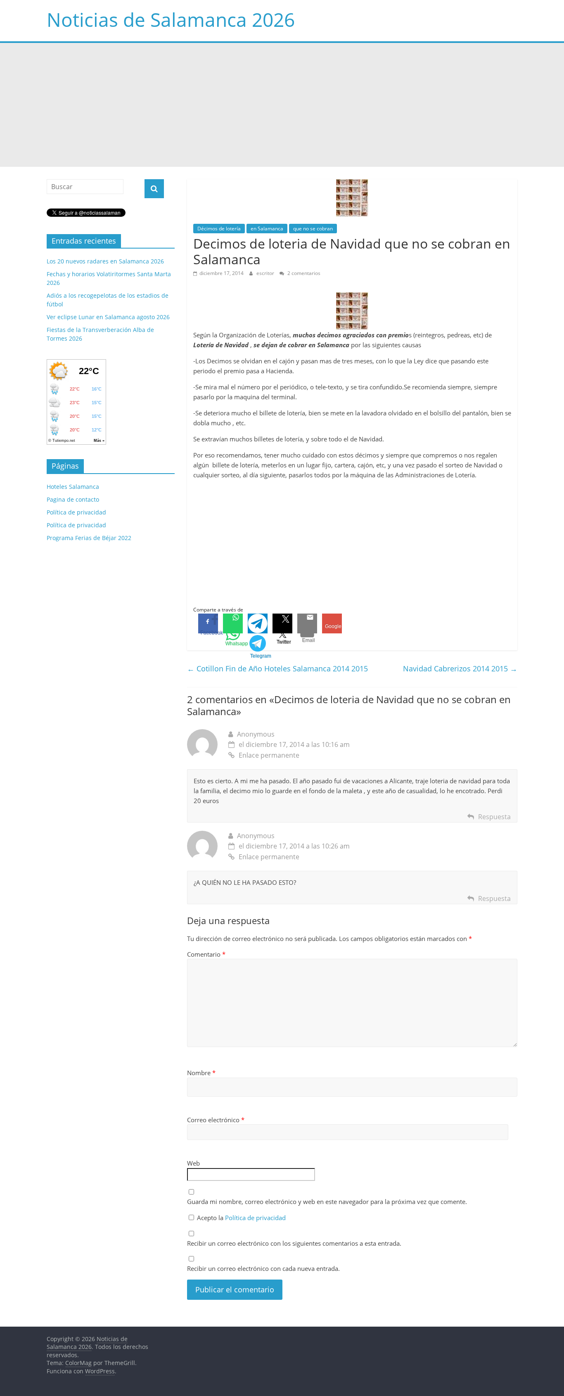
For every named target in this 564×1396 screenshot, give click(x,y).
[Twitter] (282, 623)
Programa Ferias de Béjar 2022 (89, 538)
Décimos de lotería (219, 228)
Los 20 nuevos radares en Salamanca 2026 (105, 261)
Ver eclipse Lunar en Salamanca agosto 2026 (108, 317)
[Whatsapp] (233, 623)
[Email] (307, 623)
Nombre (201, 1073)
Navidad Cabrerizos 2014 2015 (460, 668)
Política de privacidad (255, 1218)
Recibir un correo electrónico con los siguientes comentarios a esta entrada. (294, 1243)
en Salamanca (267, 228)
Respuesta (494, 816)
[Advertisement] (282, 105)
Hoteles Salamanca (73, 487)
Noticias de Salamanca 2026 (171, 19)
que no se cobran (313, 228)
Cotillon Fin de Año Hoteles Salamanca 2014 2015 (277, 668)
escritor (265, 273)
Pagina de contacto (73, 499)
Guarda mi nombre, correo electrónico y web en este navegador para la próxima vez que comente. (327, 1201)
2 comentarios (303, 273)
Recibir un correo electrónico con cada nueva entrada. (263, 1268)
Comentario (206, 954)
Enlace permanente (269, 755)
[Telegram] (258, 623)
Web (193, 1163)
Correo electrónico (215, 1120)
